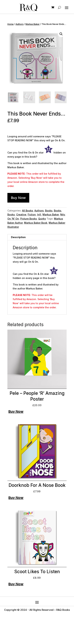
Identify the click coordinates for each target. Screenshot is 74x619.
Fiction (32, 214)
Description (18, 237)
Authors (19, 24)
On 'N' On (13, 218)
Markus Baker (32, 24)
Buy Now (18, 198)
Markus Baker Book (35, 222)
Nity (62, 214)
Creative (21, 214)
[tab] (37, 237)
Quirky (42, 218)
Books (48, 210)
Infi (39, 214)
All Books (27, 210)
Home (10, 24)
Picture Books (28, 218)
